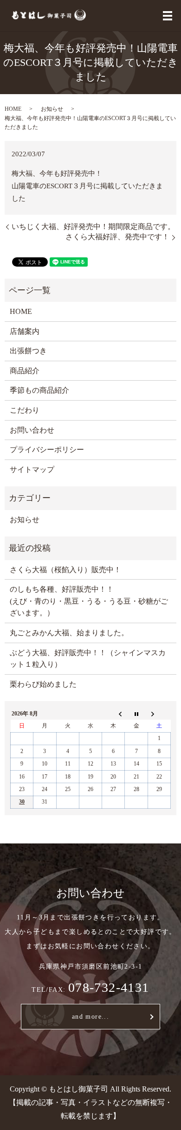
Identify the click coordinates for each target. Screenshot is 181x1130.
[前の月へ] (113, 714)
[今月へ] (136, 714)
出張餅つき (28, 351)
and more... (90, 1016)
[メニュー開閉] (167, 15)
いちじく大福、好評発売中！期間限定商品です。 (93, 226)
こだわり (24, 410)
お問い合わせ (32, 430)
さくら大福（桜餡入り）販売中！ (65, 570)
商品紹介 (24, 371)
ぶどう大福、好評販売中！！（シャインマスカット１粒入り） (88, 659)
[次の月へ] (159, 714)
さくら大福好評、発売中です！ (117, 237)
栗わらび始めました (43, 684)
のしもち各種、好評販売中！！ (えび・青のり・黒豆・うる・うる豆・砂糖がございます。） (89, 601)
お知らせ (52, 109)
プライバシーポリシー (47, 449)
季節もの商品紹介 (39, 390)
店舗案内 (24, 331)
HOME (13, 109)
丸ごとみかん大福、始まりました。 (69, 633)
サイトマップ (32, 469)
